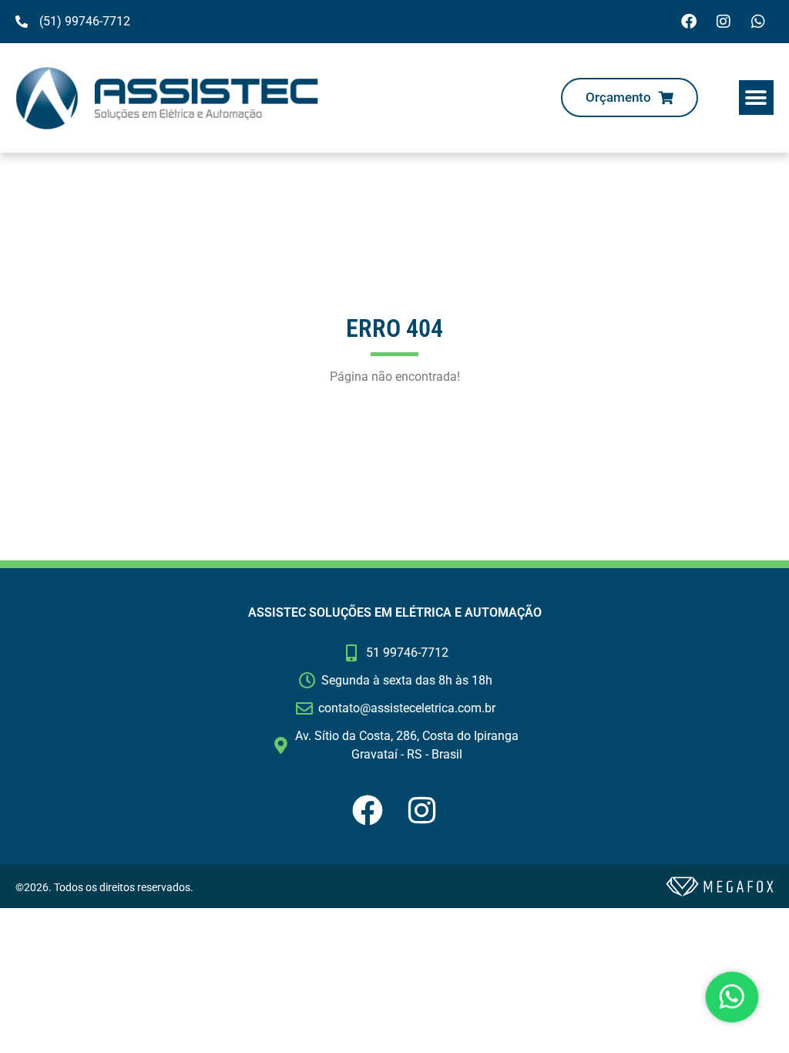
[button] (756, 97)
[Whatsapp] (758, 21)
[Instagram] (723, 21)
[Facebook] (688, 21)
